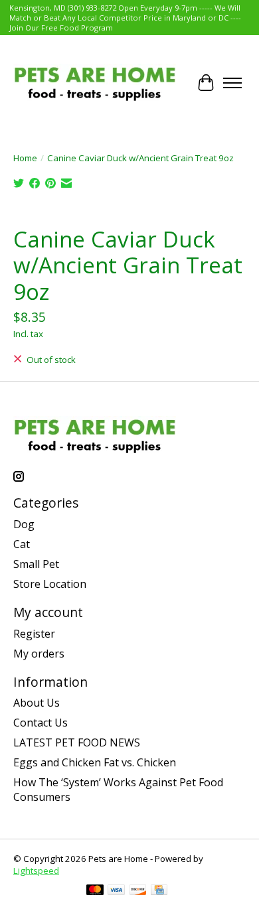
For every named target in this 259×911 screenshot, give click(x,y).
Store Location (49, 584)
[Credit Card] (159, 891)
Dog (24, 524)
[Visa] (116, 891)
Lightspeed (36, 870)
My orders (38, 653)
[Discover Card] (138, 891)
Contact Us (40, 722)
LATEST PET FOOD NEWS (76, 742)
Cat (21, 544)
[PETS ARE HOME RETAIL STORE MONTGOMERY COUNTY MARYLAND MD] (94, 82)
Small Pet (36, 564)
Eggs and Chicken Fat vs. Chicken (94, 762)
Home (25, 158)
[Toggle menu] (232, 83)
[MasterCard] (95, 891)
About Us (36, 702)
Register (34, 633)
